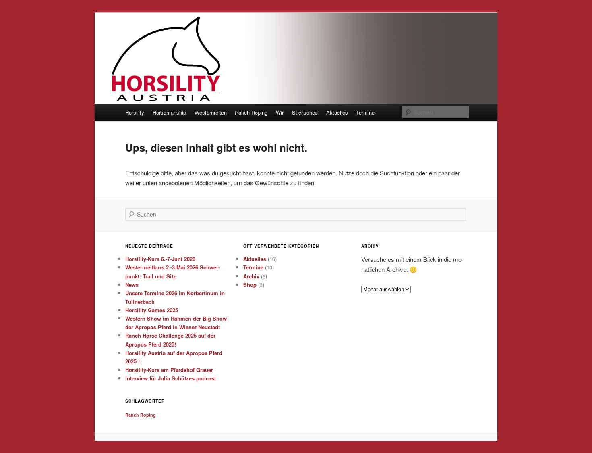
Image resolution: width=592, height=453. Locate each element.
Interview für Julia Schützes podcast (170, 378)
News (132, 284)
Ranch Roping (251, 112)
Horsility (134, 112)
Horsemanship (169, 112)
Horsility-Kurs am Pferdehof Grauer (169, 370)
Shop (250, 284)
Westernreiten (211, 112)
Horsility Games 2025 (151, 310)
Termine (365, 112)
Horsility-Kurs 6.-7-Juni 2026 (160, 259)
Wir (280, 112)
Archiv (251, 276)
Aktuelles (337, 112)
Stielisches (305, 112)
